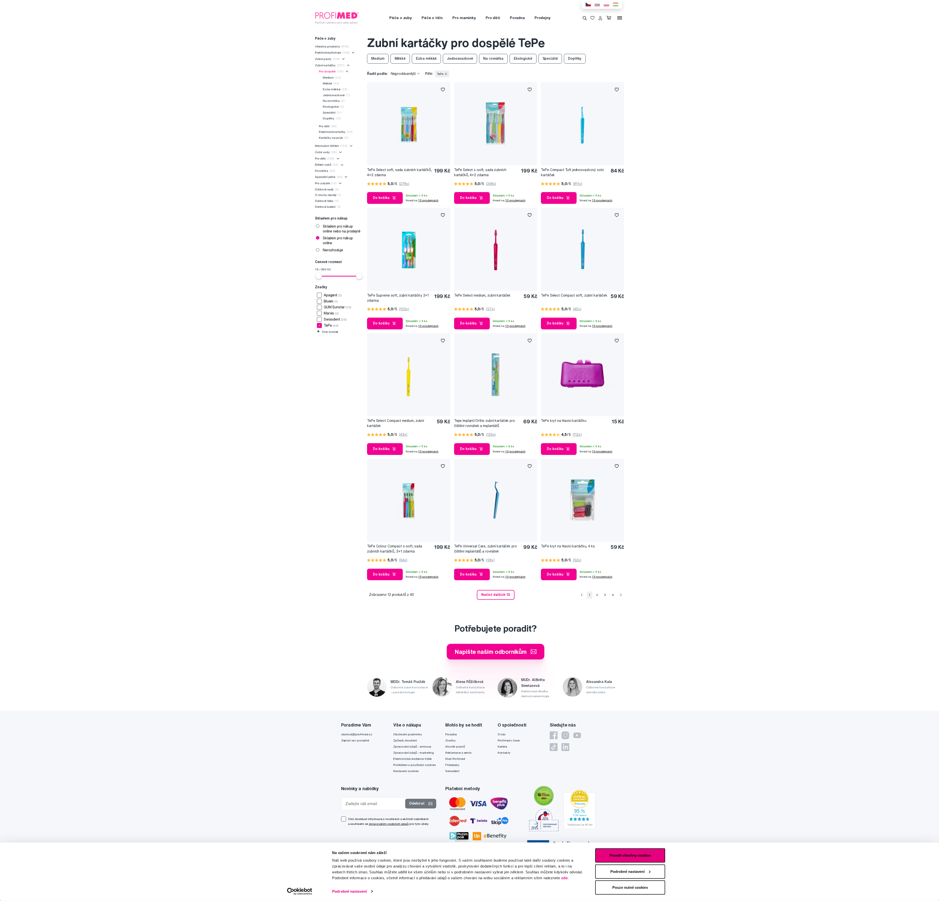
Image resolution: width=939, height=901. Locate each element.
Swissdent (452, 771)
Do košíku (381, 197)
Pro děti (493, 18)
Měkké (331, 83)
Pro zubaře (325, 183)
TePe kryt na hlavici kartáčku (563, 420)
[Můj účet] (600, 18)
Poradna (517, 18)
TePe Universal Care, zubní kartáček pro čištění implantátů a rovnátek (485, 548)
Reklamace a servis (458, 752)
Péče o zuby (400, 18)
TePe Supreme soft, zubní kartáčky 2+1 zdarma (398, 298)
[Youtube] (577, 735)
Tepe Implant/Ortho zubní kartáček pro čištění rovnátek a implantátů (484, 423)
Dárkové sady (327, 189)
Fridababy (452, 764)
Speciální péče (328, 176)
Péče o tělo (432, 18)
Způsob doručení (405, 740)
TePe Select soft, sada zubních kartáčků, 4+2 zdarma (399, 172)
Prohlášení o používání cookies (414, 764)
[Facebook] (554, 735)
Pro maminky (464, 18)
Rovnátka (325, 170)
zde (564, 878)
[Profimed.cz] (337, 17)
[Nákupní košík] (609, 18)
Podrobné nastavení (349, 891)
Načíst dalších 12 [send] (495, 594)
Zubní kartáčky (330, 65)
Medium (332, 77)
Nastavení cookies (406, 771)
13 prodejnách (428, 200)
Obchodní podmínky (407, 734)
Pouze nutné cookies (630, 887)
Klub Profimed (455, 758)
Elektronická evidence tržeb (412, 758)
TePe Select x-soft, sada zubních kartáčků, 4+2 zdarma (480, 172)
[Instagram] (565, 735)
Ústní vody (326, 152)
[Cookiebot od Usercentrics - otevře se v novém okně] (299, 891)
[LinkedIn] (565, 747)
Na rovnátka (334, 100)
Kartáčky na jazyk (333, 137)
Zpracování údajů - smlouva (412, 746)
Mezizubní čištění (331, 145)
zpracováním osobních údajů (389, 823)
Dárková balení (328, 206)
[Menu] (619, 18)
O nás (501, 734)
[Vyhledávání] (585, 18)
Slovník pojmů (455, 746)
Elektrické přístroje (332, 52)
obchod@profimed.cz (356, 734)
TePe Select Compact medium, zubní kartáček (395, 423)
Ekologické (333, 106)
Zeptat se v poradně (355, 740)
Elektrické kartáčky (336, 131)
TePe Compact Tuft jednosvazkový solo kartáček (572, 172)
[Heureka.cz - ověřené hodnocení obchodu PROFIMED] (579, 809)
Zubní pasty (327, 58)
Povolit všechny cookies (630, 855)
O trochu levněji (328, 194)
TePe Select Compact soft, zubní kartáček (574, 295)
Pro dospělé (331, 71)
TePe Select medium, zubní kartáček (482, 295)
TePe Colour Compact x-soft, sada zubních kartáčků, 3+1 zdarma (394, 548)
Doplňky (332, 118)
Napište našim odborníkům (491, 652)
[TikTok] (554, 747)
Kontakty (504, 752)
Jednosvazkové (336, 95)
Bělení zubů (326, 164)
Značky (450, 740)
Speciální (332, 112)
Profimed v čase (509, 740)
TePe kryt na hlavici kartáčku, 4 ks (568, 546)
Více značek (327, 331)
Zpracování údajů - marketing (413, 752)
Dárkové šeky (327, 200)
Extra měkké (335, 89)
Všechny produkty (332, 46)
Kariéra (502, 746)
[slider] (319, 276)
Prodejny (542, 18)
